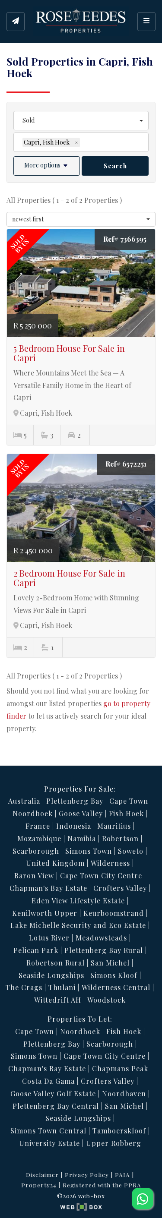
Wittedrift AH (57, 999)
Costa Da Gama (48, 1080)
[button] (46, 166)
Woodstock (106, 999)
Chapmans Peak (120, 1068)
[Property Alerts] (15, 21)
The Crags (24, 987)
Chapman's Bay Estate (48, 888)
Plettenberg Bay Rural (103, 950)
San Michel (110, 962)
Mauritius (114, 825)
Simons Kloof (113, 975)
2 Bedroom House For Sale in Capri (69, 577)
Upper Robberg (113, 1143)
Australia (24, 800)
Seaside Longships (51, 975)
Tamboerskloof (119, 1130)
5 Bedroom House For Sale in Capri (69, 352)
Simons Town (88, 850)
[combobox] (81, 120)
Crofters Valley (120, 888)
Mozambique (39, 838)
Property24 (39, 1185)
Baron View (34, 875)
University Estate (49, 1143)
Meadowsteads (101, 937)
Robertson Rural (55, 962)
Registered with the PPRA (102, 1185)
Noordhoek (33, 813)
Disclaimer (42, 1174)
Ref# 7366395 (124, 238)
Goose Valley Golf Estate (53, 1093)
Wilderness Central (116, 987)
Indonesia (73, 825)
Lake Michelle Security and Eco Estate (78, 925)
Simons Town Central (48, 1130)
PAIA (122, 1174)
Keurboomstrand (113, 913)
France (37, 825)
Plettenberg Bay (74, 800)
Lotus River (49, 937)
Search (115, 166)
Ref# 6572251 (125, 463)
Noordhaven (124, 1093)
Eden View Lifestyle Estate (78, 900)
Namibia (81, 838)
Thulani (62, 987)
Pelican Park (35, 950)
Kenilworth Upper (44, 913)
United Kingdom (55, 863)
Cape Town (128, 800)
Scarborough (36, 850)
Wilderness (110, 863)
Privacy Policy (87, 1174)
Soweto (130, 850)
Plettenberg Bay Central (56, 1106)
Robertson (120, 838)
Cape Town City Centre (101, 875)
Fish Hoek (126, 813)
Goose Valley (81, 813)
